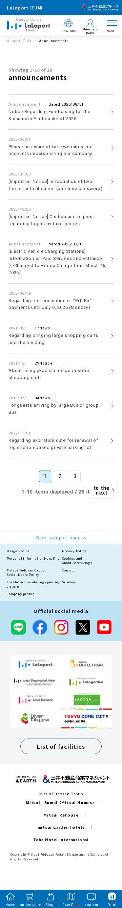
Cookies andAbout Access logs (77, 560)
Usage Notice (18, 551)
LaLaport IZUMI (18, 41)
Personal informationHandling (33, 558)
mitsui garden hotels (61, 827)
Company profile (21, 594)
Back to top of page (105, 876)
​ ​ (49, 111)
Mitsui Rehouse (60, 815)
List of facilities (61, 746)
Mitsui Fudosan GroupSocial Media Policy (26, 572)
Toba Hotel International (61, 839)
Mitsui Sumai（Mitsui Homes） (61, 802)
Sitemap (69, 582)
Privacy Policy (74, 551)
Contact (68, 570)
